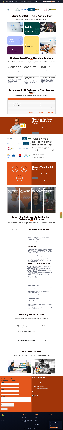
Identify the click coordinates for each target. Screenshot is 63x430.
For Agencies (23, 1)
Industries (29, 1)
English (46, 1)
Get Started (31, 112)
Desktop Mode (37, 424)
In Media (36, 420)
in (2, 420)
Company (35, 1)
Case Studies (36, 423)
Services (11, 1)
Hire (16, 1)
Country (2, 389)
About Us (36, 417)
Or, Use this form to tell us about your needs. (40, 180)
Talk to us (53, 1)
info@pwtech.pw (24, 417)
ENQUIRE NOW (4, 408)
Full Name (3, 382)
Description (3, 396)
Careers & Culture (37, 421)
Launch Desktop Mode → (54, 427)
